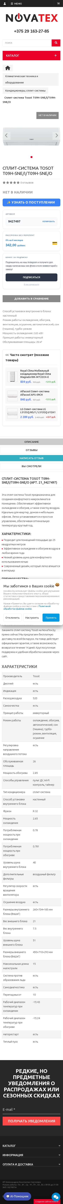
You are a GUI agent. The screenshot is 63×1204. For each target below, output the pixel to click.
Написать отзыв (32, 458)
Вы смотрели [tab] (31, 466)
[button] (6, 136)
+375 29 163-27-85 (31, 31)
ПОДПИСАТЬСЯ (31, 277)
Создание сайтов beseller (47, 1201)
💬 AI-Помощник (17, 1196)
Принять (51, 617)
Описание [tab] (31, 441)
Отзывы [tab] (31, 450)
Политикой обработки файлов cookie (27, 607)
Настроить (32, 617)
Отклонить (12, 617)
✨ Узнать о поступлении (31, 202)
